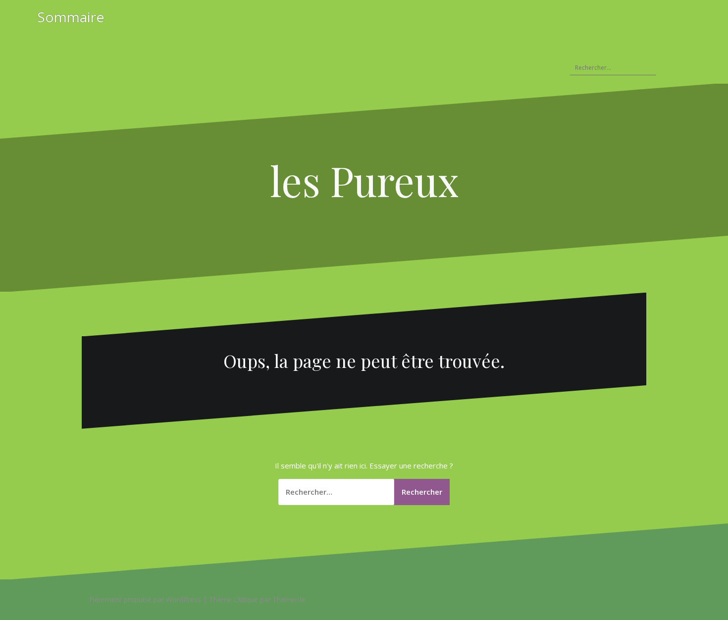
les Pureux (364, 180)
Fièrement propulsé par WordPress (145, 599)
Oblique (246, 599)
